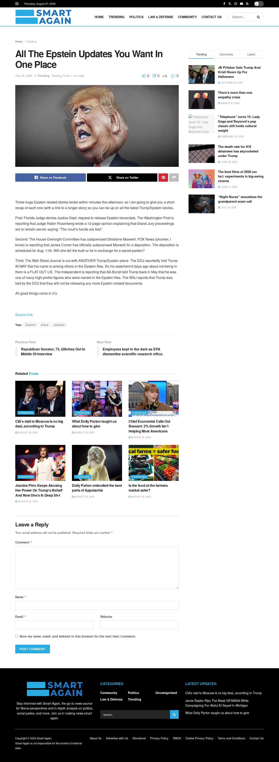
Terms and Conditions (231, 738)
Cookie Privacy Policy (199, 738)
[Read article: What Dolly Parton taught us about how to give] (97, 399)
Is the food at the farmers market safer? (148, 488)
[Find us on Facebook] (224, 3)
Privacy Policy (159, 738)
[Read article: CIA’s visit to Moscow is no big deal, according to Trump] (40, 399)
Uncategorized (166, 692)
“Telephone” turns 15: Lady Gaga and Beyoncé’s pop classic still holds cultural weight (239, 123)
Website (106, 616)
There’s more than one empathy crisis (235, 94)
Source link (24, 314)
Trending (116, 17)
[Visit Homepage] (43, 16)
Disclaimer (139, 738)
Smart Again (44, 738)
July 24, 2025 (23, 75)
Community (187, 17)
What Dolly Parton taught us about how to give (94, 424)
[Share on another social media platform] (174, 177)
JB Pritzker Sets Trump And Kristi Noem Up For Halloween (239, 72)
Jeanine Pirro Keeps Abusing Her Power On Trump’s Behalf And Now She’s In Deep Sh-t (38, 490)
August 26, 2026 (27, 432)
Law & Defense (160, 17)
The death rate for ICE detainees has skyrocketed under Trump (238, 151)
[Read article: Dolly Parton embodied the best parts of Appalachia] (97, 463)
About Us (96, 738)
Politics (136, 17)
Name (21, 597)
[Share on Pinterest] (163, 177)
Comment (23, 542)
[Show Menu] (17, 3)
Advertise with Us (117, 738)
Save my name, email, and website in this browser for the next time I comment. (78, 636)
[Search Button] (259, 16)
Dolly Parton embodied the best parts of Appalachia (97, 488)
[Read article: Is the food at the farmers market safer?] (154, 463)
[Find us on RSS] (247, 3)
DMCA (177, 738)
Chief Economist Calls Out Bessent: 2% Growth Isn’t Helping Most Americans (149, 426)
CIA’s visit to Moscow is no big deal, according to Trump (39, 424)
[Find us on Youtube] (241, 3)
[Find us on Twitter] (229, 3)
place (45, 324)
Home (99, 17)
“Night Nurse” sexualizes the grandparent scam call (240, 199)
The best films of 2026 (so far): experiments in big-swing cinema (241, 176)
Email (20, 616)
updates (59, 324)
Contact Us (211, 17)
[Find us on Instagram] (235, 3)
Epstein (31, 324)
